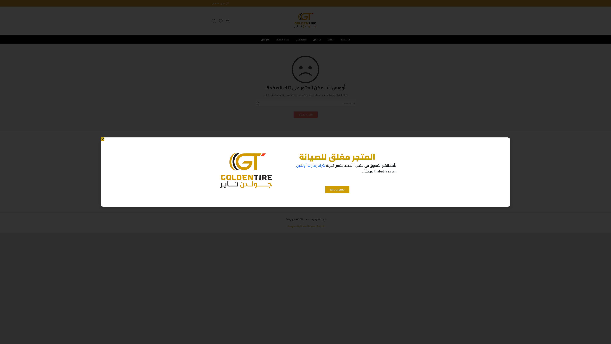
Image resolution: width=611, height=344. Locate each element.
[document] (305, 172)
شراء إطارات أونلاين (310, 165)
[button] (102, 139)
